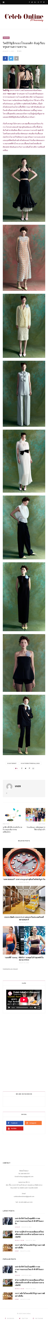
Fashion (6, 38)
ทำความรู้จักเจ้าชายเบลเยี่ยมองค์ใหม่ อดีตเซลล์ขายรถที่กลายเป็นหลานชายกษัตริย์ (29, 1234)
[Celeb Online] (24, 17)
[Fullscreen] (39, 1007)
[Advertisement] (24, 1051)
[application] (24, 1000)
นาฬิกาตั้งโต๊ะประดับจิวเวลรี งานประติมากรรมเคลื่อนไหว (12, 829)
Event (17, 1251)
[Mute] (35, 1007)
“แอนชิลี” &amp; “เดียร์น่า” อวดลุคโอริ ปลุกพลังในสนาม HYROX (24, 958)
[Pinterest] (29, 768)
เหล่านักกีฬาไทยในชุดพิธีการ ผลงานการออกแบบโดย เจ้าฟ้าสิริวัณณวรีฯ (29, 1221)
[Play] (9, 1007)
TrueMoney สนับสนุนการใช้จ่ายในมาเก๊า (36, 828)
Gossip (17, 1227)
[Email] (33, 768)
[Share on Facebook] (5, 58)
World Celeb (19, 1240)
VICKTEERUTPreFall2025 (30, 763)
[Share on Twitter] (11, 58)
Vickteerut (12, 763)
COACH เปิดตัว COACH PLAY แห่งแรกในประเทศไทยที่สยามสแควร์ (24, 918)
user (18, 786)
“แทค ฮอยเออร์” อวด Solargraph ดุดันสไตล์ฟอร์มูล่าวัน (24, 879)
